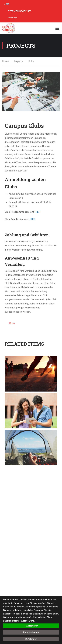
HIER (37, 211)
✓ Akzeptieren (31, 625)
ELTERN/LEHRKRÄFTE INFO (19, 11)
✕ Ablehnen (31, 639)
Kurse (12, 323)
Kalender (12, 18)
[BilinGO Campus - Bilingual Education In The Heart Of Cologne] (26, 28)
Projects (18, 61)
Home (5, 61)
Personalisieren (31, 632)
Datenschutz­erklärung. (23, 620)
